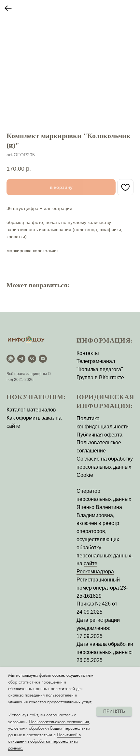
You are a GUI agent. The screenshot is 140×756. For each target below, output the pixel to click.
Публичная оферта (99, 434)
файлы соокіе (51, 675)
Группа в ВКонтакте (100, 377)
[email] (43, 359)
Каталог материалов (31, 409)
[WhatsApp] (11, 359)
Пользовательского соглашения (59, 721)
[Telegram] (21, 359)
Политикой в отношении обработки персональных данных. (44, 741)
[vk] (32, 359)
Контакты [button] (88, 353)
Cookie (85, 475)
